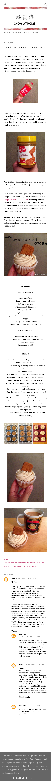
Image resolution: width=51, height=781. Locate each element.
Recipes (27, 32)
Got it (35, 778)
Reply (13, 721)
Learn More (20, 778)
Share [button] (6, 559)
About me (16, 32)
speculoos (35, 566)
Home (7, 32)
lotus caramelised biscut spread (15, 566)
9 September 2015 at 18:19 (27, 578)
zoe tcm (22, 635)
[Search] (45, 3)
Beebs (14, 578)
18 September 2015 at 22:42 (35, 665)
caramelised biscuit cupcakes (24, 563)
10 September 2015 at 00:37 (30, 637)
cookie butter (40, 563)
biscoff (11, 563)
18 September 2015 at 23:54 (37, 706)
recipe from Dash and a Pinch (16, 199)
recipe (29, 566)
